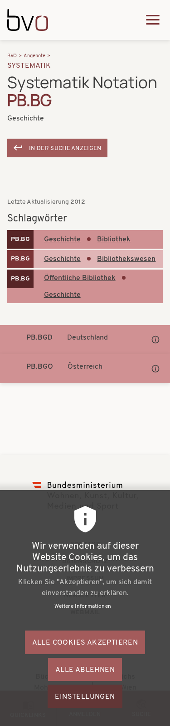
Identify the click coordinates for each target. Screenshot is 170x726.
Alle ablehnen (85, 670)
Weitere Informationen (82, 606)
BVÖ (12, 56)
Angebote (34, 56)
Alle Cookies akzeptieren (85, 642)
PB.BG (20, 239)
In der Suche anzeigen (65, 148)
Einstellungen (85, 697)
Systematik (29, 66)
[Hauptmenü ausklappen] (152, 20)
